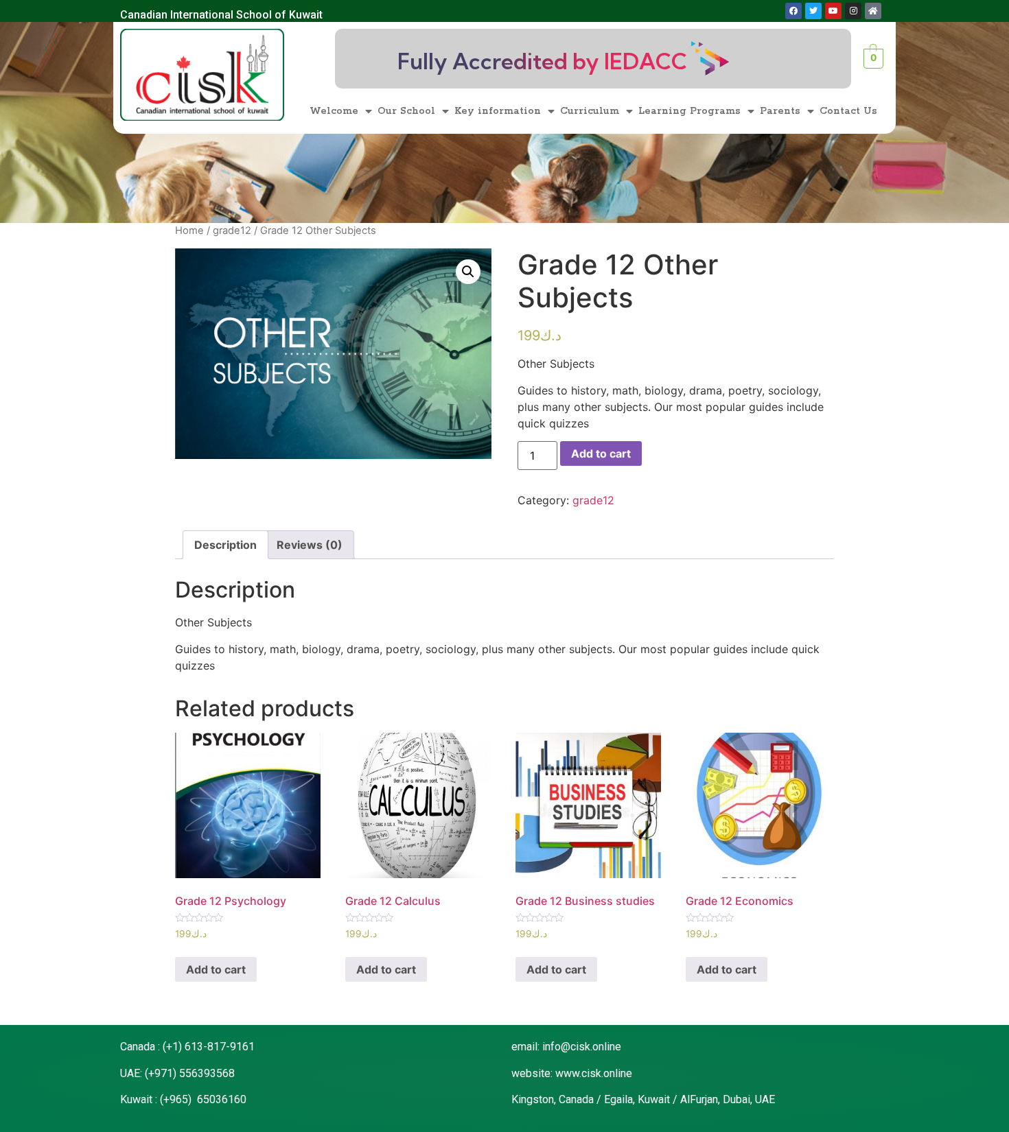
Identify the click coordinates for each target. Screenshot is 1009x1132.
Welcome (334, 111)
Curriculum (589, 111)
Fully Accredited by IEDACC (542, 61)
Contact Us (848, 111)
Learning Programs (689, 111)
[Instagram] (853, 11)
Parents (780, 111)
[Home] (873, 11)
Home (189, 230)
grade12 (232, 230)
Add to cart (601, 453)
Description (225, 545)
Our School (406, 111)
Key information (497, 111)
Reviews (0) (310, 545)
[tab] (225, 544)
